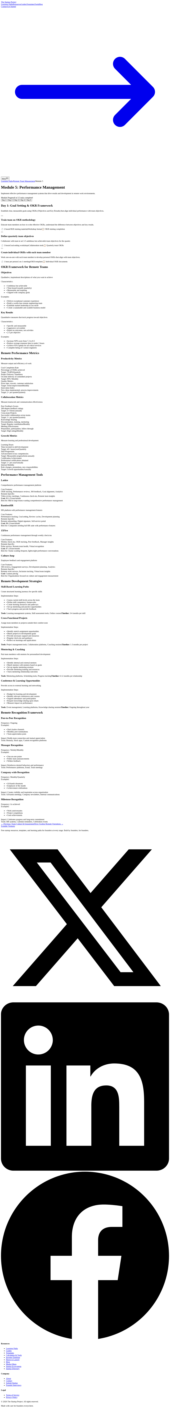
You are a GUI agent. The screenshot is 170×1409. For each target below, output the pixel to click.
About (8, 1378)
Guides (24, 4)
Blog (41, 4)
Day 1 (4, 200)
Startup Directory (13, 1369)
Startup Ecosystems (13, 1366)
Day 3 (16, 200)
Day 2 (10, 200)
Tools (36, 4)
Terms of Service (12, 1395)
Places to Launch (12, 1360)
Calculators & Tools (14, 1355)
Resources (17, 4)
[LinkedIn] (85, 1170)
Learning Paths (7, 4)
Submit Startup (12, 1383)
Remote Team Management (24, 181)
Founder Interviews (13, 1385)
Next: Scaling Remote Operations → (48, 824)
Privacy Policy (11, 1397)
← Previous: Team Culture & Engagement (17, 824)
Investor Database (13, 1357)
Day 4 (23, 200)
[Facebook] (85, 1339)
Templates (30, 4)
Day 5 (29, 200)
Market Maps (11, 1364)
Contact (4, 6)
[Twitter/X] (85, 1001)
